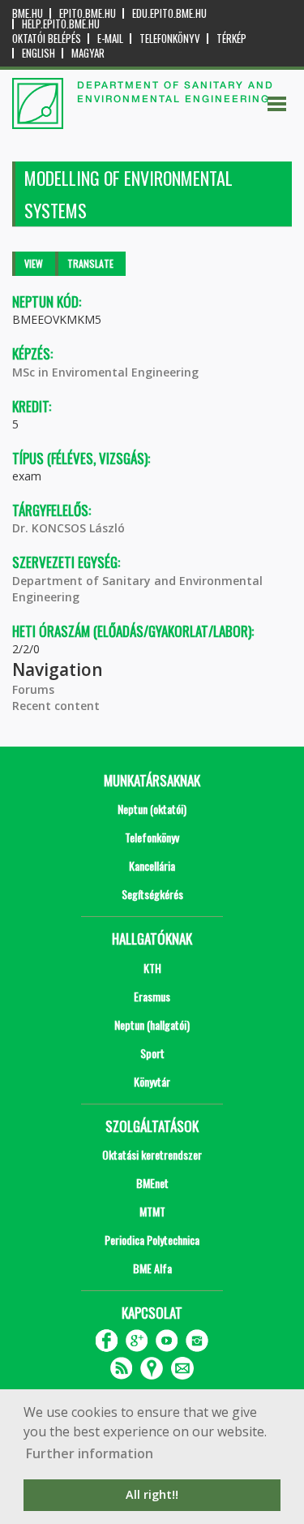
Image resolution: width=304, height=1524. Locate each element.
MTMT (152, 1211)
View (33, 263)
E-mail (110, 38)
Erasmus (152, 996)
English (38, 53)
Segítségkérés (152, 893)
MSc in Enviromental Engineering (105, 372)
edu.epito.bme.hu (169, 13)
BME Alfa (152, 1267)
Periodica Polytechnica (152, 1239)
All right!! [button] (152, 1494)
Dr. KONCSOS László (68, 528)
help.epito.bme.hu (61, 24)
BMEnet (152, 1182)
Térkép (231, 38)
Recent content (56, 705)
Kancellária (152, 865)
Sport (152, 1052)
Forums (33, 689)
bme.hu (27, 13)
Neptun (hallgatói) (152, 1024)
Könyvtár (152, 1081)
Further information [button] (89, 1453)
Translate (90, 263)
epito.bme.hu (87, 13)
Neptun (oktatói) (152, 808)
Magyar (88, 53)
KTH (152, 967)
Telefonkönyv (169, 38)
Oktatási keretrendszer (152, 1154)
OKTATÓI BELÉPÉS (46, 38)
